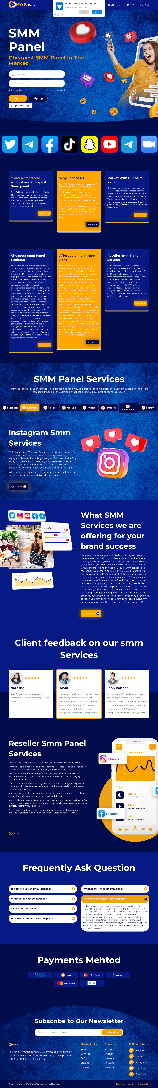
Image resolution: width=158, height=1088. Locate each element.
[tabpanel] (49, 782)
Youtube (109, 1062)
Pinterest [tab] (110, 408)
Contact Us (115, 5)
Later (84, 12)
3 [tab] (18, 833)
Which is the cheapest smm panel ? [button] (104, 889)
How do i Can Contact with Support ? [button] (104, 898)
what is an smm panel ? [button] (24, 908)
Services (85, 1054)
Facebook (110, 1049)
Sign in (18, 98)
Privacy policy (142, 1084)
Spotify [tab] (150, 408)
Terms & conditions (125, 1084)
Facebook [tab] (12, 408)
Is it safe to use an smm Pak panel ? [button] (32, 889)
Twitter (109, 1054)
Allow (97, 12)
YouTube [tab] (71, 408)
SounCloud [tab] (128, 409)
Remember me (19, 90)
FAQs (84, 1058)
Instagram (110, 1058)
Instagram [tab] (31, 408)
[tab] (43, 889)
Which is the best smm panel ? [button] (29, 898)
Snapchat (110, 1067)
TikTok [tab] (51, 408)
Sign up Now (16, 486)
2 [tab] (14, 833)
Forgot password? (55, 90)
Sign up (145, 5)
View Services (44, 213)
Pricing (85, 1067)
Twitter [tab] (91, 408)
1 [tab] (10, 833)
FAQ (131, 5)
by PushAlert (60, 15)
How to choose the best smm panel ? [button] (33, 918)
